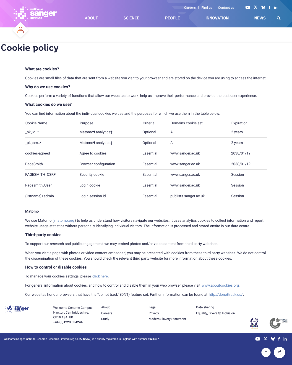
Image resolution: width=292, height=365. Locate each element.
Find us (207, 8)
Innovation (217, 18)
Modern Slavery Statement (167, 319)
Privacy (154, 313)
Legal (152, 307)
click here (100, 276)
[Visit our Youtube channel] (248, 8)
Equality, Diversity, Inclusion (215, 313)
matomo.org (64, 220)
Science (132, 18)
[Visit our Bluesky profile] (263, 8)
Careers (190, 8)
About (91, 18)
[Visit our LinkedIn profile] (276, 8)
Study (105, 319)
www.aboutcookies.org (220, 285)
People (172, 18)
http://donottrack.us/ (225, 294)
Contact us (226, 8)
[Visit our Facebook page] (269, 8)
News (260, 18)
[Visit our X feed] (255, 8)
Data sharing (205, 307)
